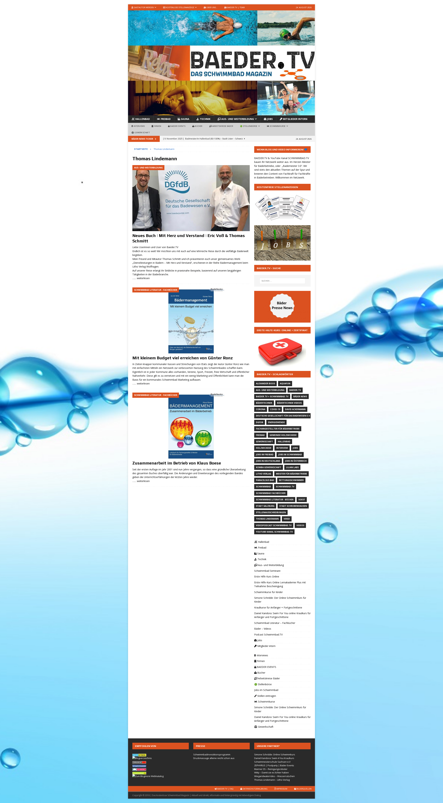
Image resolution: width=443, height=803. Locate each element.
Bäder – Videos (262, 628)
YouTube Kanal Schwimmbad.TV (274, 531)
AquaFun (285, 383)
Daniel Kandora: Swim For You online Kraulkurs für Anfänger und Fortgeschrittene (282, 615)
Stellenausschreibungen (271, 512)
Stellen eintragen (266, 695)
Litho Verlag (263, 473)
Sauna (184, 119)
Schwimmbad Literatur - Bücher (274, 499)
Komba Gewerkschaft (268, 467)
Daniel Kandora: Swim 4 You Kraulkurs (274, 758)
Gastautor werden (143, 7)
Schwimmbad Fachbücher (271, 493)
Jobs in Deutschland (268, 460)
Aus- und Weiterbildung (237, 119)
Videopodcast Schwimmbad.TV (274, 525)
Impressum (281, 788)
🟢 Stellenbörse (248, 126)
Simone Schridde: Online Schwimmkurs (274, 754)
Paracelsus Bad (265, 480)
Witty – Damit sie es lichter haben (271, 772)
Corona (260, 409)
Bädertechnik (264, 402)
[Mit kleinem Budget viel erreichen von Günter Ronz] (191, 320)
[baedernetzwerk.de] (139, 754)
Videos (300, 525)
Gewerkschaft (142, 132)
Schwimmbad (263, 486)
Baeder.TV (295, 390)
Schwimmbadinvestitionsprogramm (211, 754)
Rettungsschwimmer (291, 480)
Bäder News (300, 396)
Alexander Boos (265, 383)
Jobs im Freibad (264, 454)
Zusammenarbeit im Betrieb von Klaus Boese (176, 463)
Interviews (139, 126)
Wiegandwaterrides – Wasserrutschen (274, 776)
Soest (301, 499)
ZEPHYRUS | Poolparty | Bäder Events (274, 765)
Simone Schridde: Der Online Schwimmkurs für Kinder (280, 599)
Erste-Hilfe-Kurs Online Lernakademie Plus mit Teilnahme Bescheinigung (280, 584)
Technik (204, 119)
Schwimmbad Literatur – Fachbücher (274, 623)
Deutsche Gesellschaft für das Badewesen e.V (283, 415)
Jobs (269, 119)
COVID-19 (275, 409)
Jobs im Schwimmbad (290, 454)
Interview (282, 447)
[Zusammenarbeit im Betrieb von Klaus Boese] (191, 426)
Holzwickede (263, 447)
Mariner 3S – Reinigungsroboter (270, 769)
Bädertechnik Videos (289, 402)
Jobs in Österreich (296, 460)
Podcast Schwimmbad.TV (268, 634)
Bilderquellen (303, 788)
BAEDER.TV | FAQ (225, 788)
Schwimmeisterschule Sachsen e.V (272, 761)
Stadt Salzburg (265, 505)
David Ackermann (295, 409)
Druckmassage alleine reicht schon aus (213, 758)
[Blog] (142, 758)
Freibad (165, 119)
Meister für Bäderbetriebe (291, 473)
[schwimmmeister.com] (139, 765)
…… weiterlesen (141, 278)
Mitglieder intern (294, 119)
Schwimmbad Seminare (267, 570)
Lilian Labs (292, 467)
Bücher (198, 126)
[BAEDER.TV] (221, 113)
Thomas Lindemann (267, 518)
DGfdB (259, 422)
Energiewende (276, 422)
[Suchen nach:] (282, 281)
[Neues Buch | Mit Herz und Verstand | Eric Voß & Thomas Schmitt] (191, 198)
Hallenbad (142, 119)
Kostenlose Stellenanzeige (179, 7)
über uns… (211, 7)
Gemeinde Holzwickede (283, 435)
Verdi (287, 518)
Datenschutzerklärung (255, 788)
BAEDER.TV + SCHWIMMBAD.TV (272, 396)
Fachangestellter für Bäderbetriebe (278, 428)
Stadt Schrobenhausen (293, 505)
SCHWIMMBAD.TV (298, 158)
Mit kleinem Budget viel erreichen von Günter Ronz (182, 358)
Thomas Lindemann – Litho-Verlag (272, 779)
